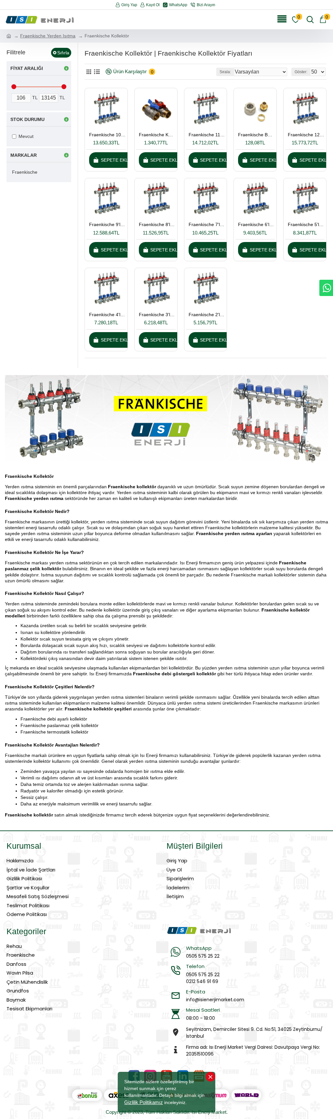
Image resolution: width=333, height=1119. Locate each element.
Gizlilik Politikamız (143, 1102)
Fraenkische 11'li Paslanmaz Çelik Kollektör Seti (207, 134)
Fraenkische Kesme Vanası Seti (157, 134)
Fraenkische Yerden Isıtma (47, 35)
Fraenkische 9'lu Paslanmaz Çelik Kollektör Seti (107, 224)
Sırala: (225, 72)
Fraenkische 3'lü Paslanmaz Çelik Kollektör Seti (157, 314)
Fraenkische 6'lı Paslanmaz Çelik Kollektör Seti (256, 224)
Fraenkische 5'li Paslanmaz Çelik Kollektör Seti (306, 224)
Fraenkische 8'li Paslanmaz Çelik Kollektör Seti (157, 224)
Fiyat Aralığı (26, 68)
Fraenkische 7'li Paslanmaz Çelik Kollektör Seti (207, 224)
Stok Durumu (27, 119)
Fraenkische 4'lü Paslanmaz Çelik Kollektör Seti (107, 314)
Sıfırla (63, 52)
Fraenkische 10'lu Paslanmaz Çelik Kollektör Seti (107, 134)
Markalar (23, 155)
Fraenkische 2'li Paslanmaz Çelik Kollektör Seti (207, 314)
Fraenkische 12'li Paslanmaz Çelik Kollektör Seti (306, 134)
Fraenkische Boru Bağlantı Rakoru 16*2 (256, 134)
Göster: (301, 72)
